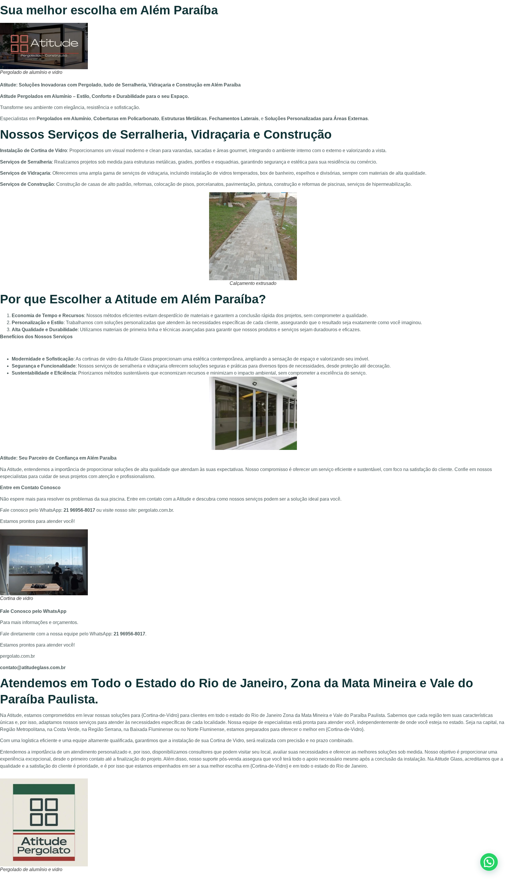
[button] (489, 862)
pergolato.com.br (155, 510)
